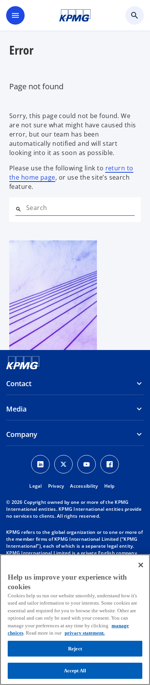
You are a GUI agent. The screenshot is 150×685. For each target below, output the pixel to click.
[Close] (140, 565)
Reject (75, 649)
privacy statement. (85, 633)
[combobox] (80, 207)
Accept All (75, 670)
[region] (75, 619)
